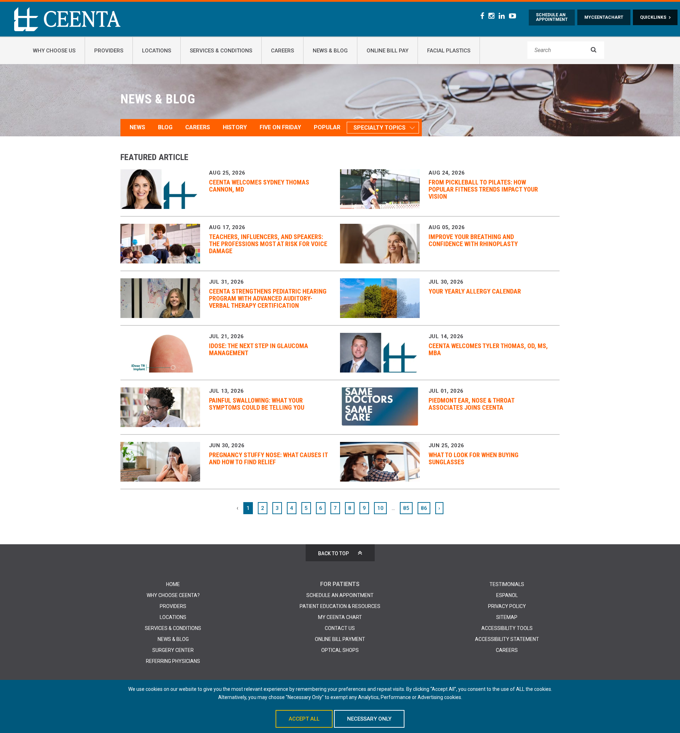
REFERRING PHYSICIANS (173, 661)
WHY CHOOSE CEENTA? (173, 595)
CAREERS (507, 650)
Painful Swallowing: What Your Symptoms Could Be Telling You (256, 404)
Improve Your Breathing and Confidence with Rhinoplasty (473, 240)
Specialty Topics (379, 127)
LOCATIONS (173, 617)
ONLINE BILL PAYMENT (340, 639)
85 (406, 508)
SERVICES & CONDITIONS (173, 628)
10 (380, 508)
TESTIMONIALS (506, 584)
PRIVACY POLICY (507, 606)
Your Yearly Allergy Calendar (475, 291)
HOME (173, 584)
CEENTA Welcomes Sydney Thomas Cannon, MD (259, 185)
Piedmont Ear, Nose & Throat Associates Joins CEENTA (471, 404)
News (137, 127)
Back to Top (333, 553)
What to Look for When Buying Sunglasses (473, 458)
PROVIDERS (173, 606)
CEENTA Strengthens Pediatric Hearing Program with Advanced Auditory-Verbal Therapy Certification (268, 298)
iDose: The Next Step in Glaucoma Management (258, 349)
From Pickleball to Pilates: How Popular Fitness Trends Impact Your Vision (483, 189)
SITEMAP (506, 617)
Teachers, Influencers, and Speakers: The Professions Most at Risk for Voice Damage (268, 244)
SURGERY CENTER (173, 650)
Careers (197, 127)
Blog (165, 127)
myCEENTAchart (603, 17)
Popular (327, 127)
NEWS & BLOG (173, 639)
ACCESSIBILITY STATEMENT (507, 639)
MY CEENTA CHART (340, 617)
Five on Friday (280, 127)
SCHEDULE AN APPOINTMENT (340, 595)
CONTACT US (340, 628)
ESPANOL (507, 595)
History (235, 127)
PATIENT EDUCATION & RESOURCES (340, 606)
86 (424, 508)
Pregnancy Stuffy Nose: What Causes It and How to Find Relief (268, 458)
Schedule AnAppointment (552, 17)
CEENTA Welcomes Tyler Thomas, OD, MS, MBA (488, 349)
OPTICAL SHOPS (340, 650)
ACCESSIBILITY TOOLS (507, 628)
